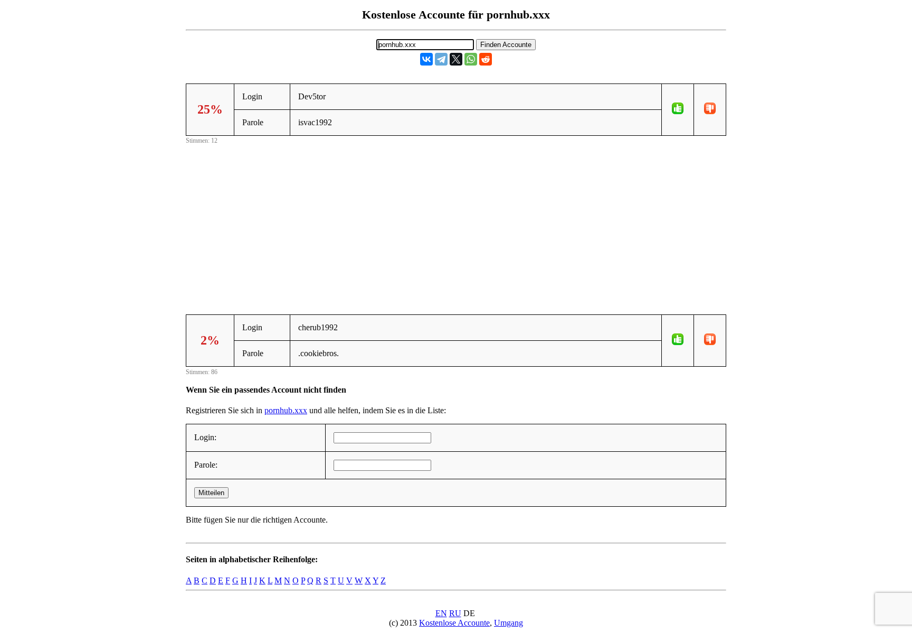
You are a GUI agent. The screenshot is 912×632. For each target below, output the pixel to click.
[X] (456, 59)
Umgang (508, 622)
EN (441, 613)
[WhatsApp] (470, 59)
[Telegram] (441, 59)
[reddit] (485, 59)
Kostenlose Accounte (454, 622)
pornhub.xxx (285, 410)
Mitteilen (211, 493)
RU (455, 613)
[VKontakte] (426, 59)
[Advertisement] (456, 220)
